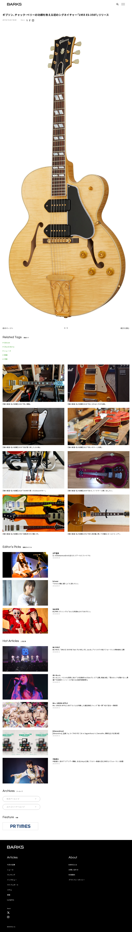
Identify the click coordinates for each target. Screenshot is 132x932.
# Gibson (6, 342)
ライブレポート (13, 885)
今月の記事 (11, 865)
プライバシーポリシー (77, 880)
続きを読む (125, 328)
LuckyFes (10, 900)
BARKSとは (73, 865)
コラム (9, 890)
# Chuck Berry (8, 346)
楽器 (8, 895)
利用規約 (72, 875)
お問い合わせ (73, 870)
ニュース (10, 870)
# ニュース (7, 351)
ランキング (11, 875)
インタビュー (12, 880)
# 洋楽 (5, 359)
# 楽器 (5, 355)
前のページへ (8, 328)
